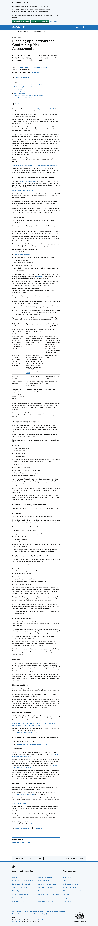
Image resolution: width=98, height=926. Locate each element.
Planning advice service (20, 93)
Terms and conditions (58, 912)
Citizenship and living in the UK (21, 891)
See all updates (35, 72)
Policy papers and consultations (73, 891)
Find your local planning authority (22, 190)
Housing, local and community (25, 31)
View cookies (54, 21)
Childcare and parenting (19, 887)
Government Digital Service (42, 914)
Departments (67, 877)
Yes (32, 858)
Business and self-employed (21, 884)
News (64, 880)
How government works (70, 898)
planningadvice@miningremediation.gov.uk (25, 732)
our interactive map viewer (28, 181)
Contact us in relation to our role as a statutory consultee (29, 95)
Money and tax (42, 891)
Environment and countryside (47, 884)
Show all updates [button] (35, 823)
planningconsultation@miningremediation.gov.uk (32, 745)
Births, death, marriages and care (22, 880)
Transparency (67, 894)
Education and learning (45, 877)
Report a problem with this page (74, 858)
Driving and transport (19, 901)
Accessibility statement (36, 912)
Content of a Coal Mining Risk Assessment (25, 89)
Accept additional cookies (21, 21)
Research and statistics (70, 887)
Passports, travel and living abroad (48, 894)
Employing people (43, 880)
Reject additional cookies (40, 21)
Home (13, 31)
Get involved (67, 901)
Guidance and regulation (70, 884)
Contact (48, 912)
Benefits (14, 877)
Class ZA (39, 276)
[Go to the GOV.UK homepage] (18, 27)
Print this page (19, 104)
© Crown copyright (80, 921)
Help (13, 912)
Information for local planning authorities (25, 97)
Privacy (19, 912)
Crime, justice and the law (20, 894)
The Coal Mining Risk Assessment (23, 87)
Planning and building (41, 31)
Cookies (25, 912)
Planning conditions (19, 91)
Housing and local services (46, 887)
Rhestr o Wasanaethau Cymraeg (22, 914)
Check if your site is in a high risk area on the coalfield (28, 84)
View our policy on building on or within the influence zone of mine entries (34, 165)
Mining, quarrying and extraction (21, 842)
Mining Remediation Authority (39, 67)
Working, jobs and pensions (46, 901)
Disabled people (17, 898)
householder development (22, 255)
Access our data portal (19, 803)
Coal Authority (24, 67)
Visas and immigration (44, 898)
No (41, 858)
